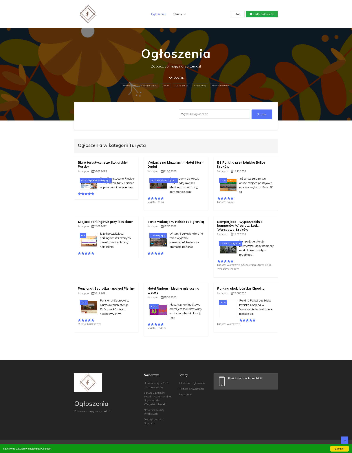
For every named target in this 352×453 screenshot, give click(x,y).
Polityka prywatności (191, 388)
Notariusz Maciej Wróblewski (154, 411)
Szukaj (262, 114)
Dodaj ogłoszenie (263, 14)
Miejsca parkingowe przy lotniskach (105, 222)
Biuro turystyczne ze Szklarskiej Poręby (103, 164)
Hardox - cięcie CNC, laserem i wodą (156, 385)
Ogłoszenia (158, 14)
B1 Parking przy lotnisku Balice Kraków (241, 164)
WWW (165, 85)
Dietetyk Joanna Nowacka (153, 421)
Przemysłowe (129, 85)
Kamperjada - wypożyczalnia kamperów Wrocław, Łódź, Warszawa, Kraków (240, 226)
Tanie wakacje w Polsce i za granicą (176, 222)
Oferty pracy (200, 85)
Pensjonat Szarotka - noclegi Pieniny (106, 288)
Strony (178, 14)
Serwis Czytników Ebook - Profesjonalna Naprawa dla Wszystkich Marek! (157, 398)
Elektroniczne (149, 85)
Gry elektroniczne (220, 85)
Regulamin (185, 394)
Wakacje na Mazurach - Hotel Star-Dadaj (175, 164)
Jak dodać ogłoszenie (192, 383)
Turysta (85, 171)
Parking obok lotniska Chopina (241, 288)
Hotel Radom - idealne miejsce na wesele (173, 290)
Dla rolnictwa (181, 85)
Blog (238, 14)
